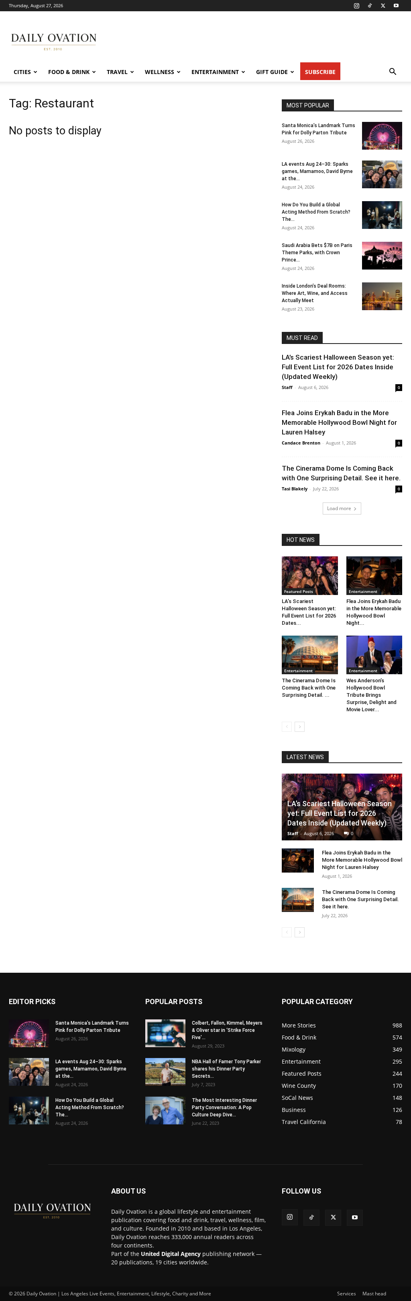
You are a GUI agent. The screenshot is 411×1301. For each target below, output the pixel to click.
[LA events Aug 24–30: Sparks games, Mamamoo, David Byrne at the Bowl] (382, 174)
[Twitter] (383, 5)
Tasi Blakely (294, 489)
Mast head (374, 1293)
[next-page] (300, 727)
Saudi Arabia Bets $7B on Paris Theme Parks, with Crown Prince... (317, 253)
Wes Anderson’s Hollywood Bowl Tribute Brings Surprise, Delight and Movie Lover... (371, 694)
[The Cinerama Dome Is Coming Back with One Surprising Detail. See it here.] (310, 655)
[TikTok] (370, 5)
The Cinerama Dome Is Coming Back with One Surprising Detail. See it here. (360, 899)
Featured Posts (298, 591)
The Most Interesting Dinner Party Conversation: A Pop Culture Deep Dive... (224, 1107)
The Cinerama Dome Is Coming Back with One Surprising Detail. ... (309, 687)
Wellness (159, 72)
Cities (22, 72)
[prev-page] (287, 727)
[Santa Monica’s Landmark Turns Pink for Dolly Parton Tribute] (382, 136)
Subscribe (320, 72)
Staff (287, 387)
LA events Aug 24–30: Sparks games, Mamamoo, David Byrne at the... (317, 171)
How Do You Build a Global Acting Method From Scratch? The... (316, 212)
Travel (117, 72)
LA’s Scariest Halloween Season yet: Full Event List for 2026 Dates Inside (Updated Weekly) (338, 367)
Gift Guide (272, 72)
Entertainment (215, 72)
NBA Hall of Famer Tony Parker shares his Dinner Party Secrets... (226, 1069)
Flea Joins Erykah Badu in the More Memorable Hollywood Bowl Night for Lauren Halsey (339, 422)
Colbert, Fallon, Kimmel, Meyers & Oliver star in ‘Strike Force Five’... (227, 1030)
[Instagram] (356, 5)
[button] (392, 72)
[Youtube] (396, 5)
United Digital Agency (171, 1254)
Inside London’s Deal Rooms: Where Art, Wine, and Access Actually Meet (315, 293)
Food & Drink (69, 72)
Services (346, 1293)
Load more (339, 508)
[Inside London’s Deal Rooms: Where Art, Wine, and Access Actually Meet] (382, 296)
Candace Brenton (301, 443)
